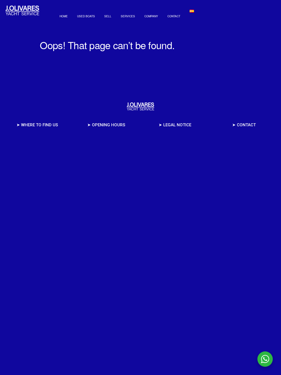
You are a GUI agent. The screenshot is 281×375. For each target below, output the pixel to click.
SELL (107, 16)
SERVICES (128, 16)
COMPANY (151, 16)
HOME (64, 16)
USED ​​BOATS (86, 16)
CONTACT (173, 16)
